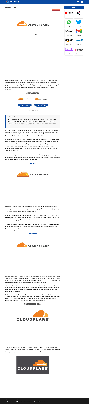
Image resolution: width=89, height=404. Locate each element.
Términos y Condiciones (32, 401)
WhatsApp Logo (69, 26)
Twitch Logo (69, 53)
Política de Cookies (21, 401)
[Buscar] (78, 2)
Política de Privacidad (11, 401)
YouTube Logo (69, 16)
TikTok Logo (78, 16)
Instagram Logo (69, 35)
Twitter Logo (78, 26)
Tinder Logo (78, 53)
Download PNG (56, 9)
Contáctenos (42, 401)
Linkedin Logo (78, 44)
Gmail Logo (79, 35)
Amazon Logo (69, 44)
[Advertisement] (32, 48)
